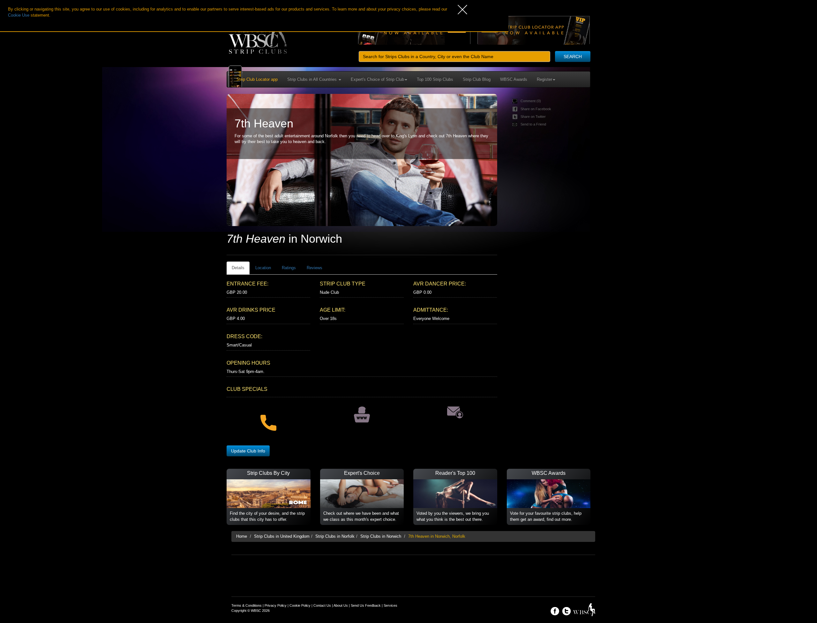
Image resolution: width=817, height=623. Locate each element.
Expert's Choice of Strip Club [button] (377, 79)
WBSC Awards (513, 79)
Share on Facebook (536, 109)
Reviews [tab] (314, 267)
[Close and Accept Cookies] (483, 9)
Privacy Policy (276, 605)
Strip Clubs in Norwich (380, 536)
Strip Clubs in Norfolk (335, 536)
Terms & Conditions (246, 605)
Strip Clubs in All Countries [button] (312, 79)
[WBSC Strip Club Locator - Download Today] (533, 30)
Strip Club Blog (477, 79)
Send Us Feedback (366, 605)
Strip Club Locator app (257, 79)
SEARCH (573, 56)
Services (390, 605)
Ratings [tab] (289, 267)
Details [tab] (238, 267)
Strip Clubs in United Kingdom (282, 536)
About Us (341, 605)
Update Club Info (248, 450)
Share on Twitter (533, 116)
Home (241, 536)
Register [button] (544, 79)
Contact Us (322, 605)
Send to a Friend (533, 124)
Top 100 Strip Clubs (435, 79)
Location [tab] (263, 267)
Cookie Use (18, 15)
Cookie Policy (300, 605)
